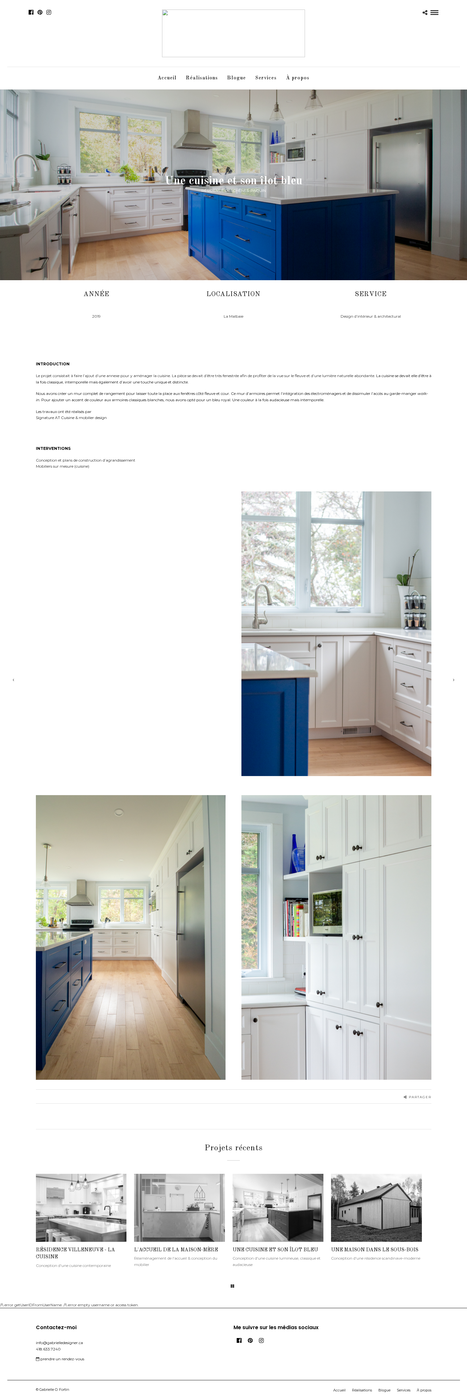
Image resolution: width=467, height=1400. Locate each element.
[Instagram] (48, 12)
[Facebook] (239, 1340)
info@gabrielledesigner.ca (59, 1342)
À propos (297, 78)
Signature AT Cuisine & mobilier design (71, 417)
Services (266, 78)
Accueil (167, 78)
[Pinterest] (39, 12)
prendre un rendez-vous (61, 1358)
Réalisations (202, 78)
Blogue (236, 78)
